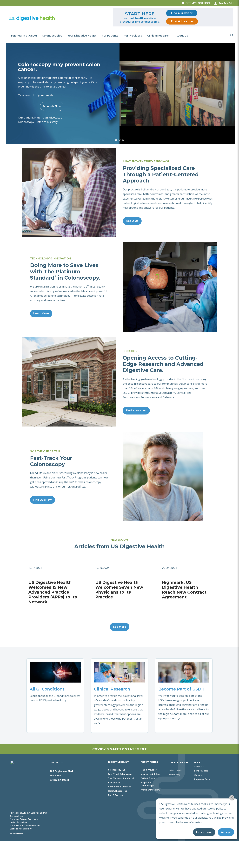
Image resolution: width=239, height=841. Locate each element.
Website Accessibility (21, 828)
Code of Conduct (18, 822)
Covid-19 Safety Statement (119, 749)
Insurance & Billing (150, 773)
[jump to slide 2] (119, 140)
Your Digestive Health (82, 35)
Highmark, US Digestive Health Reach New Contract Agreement (184, 589)
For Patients (110, 35)
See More (119, 626)
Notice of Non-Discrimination (25, 825)
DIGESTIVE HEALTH (119, 762)
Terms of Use (17, 816)
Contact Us (56, 762)
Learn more (204, 832)
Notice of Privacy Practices (24, 819)
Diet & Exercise (116, 795)
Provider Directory (150, 789)
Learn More (41, 313)
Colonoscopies (52, 35)
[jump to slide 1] (116, 140)
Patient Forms (148, 778)
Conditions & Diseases (119, 786)
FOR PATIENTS (149, 762)
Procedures (114, 782)
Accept (226, 832)
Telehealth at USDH (24, 35)
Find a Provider (182, 13)
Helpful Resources (117, 790)
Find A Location (182, 21)
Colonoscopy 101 (116, 769)
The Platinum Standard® (121, 778)
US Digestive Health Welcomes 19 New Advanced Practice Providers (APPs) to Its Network (52, 592)
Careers (198, 774)
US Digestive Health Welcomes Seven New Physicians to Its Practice (119, 589)
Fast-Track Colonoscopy (120, 773)
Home (197, 762)
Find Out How (42, 499)
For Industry (173, 774)
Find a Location (136, 410)
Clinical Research (158, 35)
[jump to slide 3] (123, 140)
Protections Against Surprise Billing (28, 812)
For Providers (133, 35)
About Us (182, 35)
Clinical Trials (174, 770)
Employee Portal (202, 779)
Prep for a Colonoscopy (147, 784)
